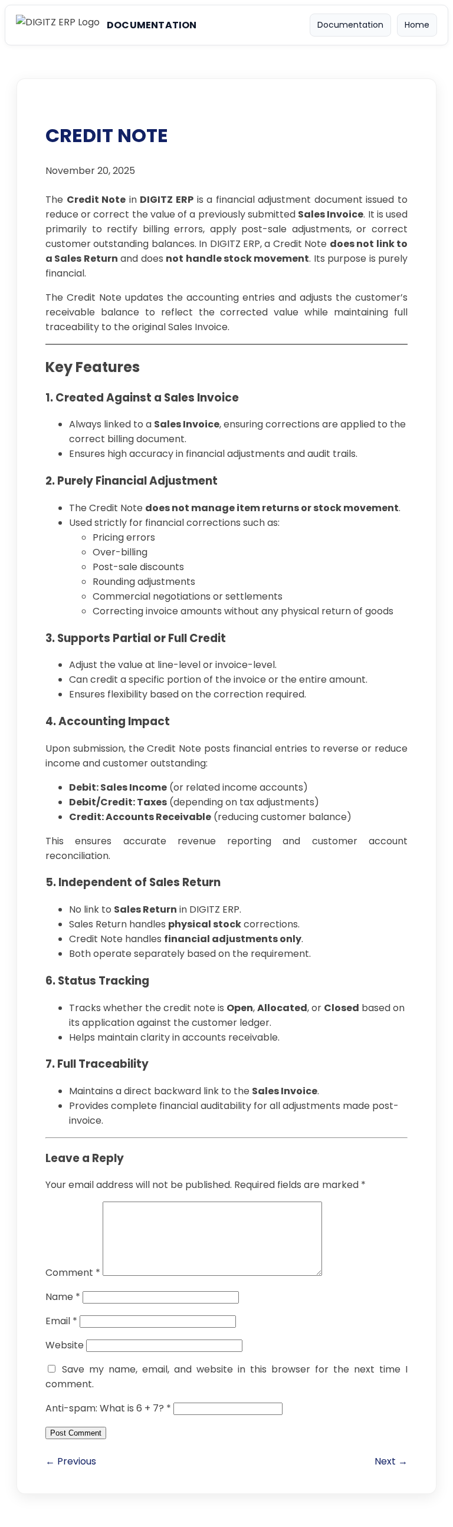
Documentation (350, 25)
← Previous (70, 1461)
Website (64, 1345)
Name (62, 1297)
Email (61, 1321)
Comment (72, 1272)
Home (417, 25)
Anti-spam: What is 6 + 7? (108, 1408)
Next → (391, 1461)
